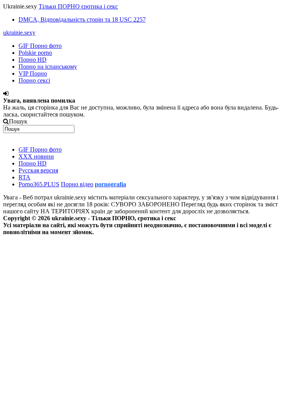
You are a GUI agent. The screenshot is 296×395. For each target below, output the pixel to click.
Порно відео (77, 184)
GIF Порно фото (40, 45)
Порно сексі (34, 80)
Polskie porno (35, 52)
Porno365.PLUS (38, 184)
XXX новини (36, 156)
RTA (24, 177)
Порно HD (32, 59)
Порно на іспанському (47, 66)
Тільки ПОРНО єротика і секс (78, 6)
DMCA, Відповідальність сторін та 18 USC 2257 (82, 19)
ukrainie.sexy (19, 32)
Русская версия (38, 170)
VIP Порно (32, 73)
